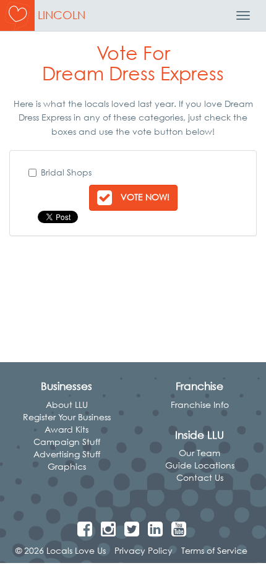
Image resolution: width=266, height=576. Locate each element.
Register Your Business (67, 417)
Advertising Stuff (66, 454)
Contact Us (199, 477)
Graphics (67, 466)
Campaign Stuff (66, 441)
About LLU (67, 404)
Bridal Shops (66, 172)
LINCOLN (61, 15)
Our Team (199, 452)
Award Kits (66, 429)
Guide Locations (199, 465)
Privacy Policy (143, 550)
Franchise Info (200, 404)
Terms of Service (214, 550)
